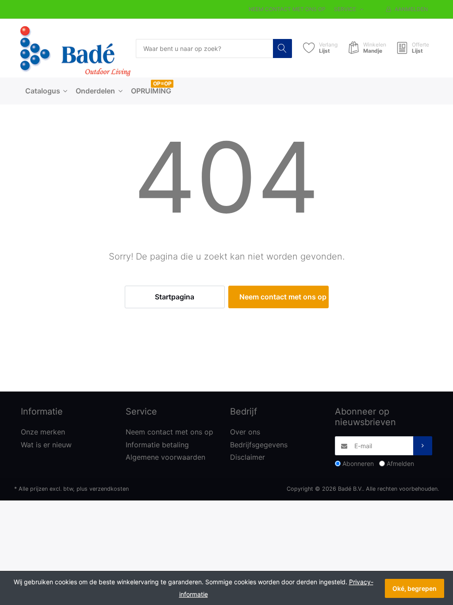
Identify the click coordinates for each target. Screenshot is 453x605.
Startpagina (174, 296)
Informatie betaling (157, 444)
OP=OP (162, 83)
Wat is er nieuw (46, 444)
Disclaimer (247, 457)
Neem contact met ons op (287, 9)
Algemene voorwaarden (165, 457)
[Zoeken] (282, 48)
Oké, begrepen (414, 588)
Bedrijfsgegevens (259, 444)
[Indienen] (422, 445)
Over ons (245, 431)
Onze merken (43, 431)
